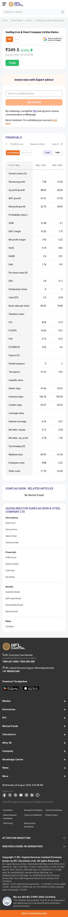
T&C (31, 471)
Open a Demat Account (34, 462)
